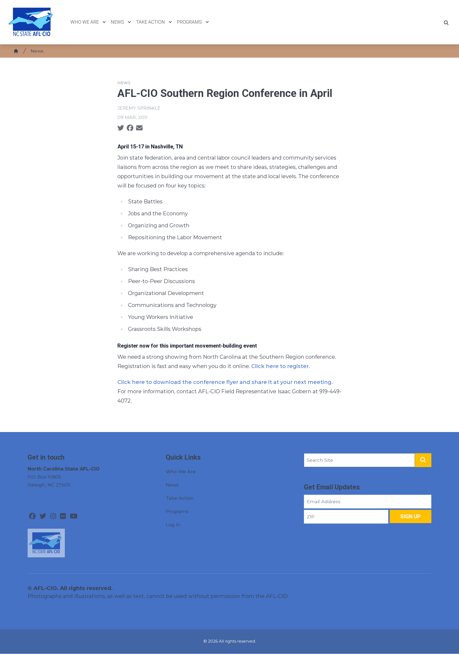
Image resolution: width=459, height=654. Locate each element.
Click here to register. (280, 366)
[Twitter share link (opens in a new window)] (120, 128)
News (117, 22)
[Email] (139, 128)
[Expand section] (104, 22)
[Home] (16, 51)
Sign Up (410, 516)
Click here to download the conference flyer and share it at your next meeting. (225, 382)
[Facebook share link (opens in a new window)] (130, 128)
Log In (173, 524)
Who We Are (84, 22)
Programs (189, 22)
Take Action (150, 22)
